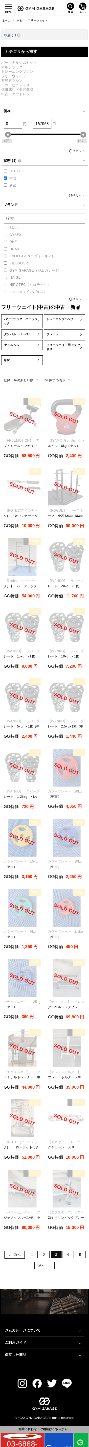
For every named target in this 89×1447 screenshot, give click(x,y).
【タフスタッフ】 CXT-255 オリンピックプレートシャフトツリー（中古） (66, 1220)
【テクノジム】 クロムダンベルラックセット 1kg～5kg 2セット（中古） (66, 1009)
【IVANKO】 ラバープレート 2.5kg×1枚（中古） (66, 726)
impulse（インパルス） (28, 292)
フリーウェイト (38, 20)
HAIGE (15, 277)
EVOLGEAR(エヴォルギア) (31, 256)
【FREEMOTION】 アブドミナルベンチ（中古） (22, 446)
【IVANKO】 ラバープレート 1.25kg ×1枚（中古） (22, 797)
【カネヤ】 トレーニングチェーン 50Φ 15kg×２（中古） (66, 1147)
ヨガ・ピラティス (15, 85)
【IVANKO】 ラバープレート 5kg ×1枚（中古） (22, 726)
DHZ (13, 242)
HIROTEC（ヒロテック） (30, 285)
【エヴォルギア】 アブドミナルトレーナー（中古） (22, 1077)
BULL (14, 228)
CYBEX (15, 235)
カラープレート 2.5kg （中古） (67, 934)
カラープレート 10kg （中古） (66, 864)
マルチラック (12, 67)
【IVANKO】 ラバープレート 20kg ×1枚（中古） (66, 586)
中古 (19, 20)
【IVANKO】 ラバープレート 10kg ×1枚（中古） (66, 656)
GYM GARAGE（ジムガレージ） (36, 270)
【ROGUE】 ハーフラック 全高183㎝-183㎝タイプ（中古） (65, 516)
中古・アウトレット (17, 94)
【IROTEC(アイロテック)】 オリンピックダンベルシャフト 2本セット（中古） (21, 518)
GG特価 (11, 455)
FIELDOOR (18, 263)
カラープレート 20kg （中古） (66, 794)
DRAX (14, 249)
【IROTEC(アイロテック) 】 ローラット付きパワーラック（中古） (21, 1147)
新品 (13, 185)
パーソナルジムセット (19, 63)
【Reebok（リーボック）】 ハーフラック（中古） (20, 586)
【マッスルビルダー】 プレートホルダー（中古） (66, 1077)
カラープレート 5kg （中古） (21, 934)
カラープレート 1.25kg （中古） (22, 1004)
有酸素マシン (12, 80)
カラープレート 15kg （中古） (22, 864)
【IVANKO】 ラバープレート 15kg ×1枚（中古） (22, 656)
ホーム (6, 20)
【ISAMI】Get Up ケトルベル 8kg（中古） (66, 443)
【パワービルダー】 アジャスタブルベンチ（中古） (22, 1217)
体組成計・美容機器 (17, 89)
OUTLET (16, 171)
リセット (78, 151)
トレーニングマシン (17, 72)
